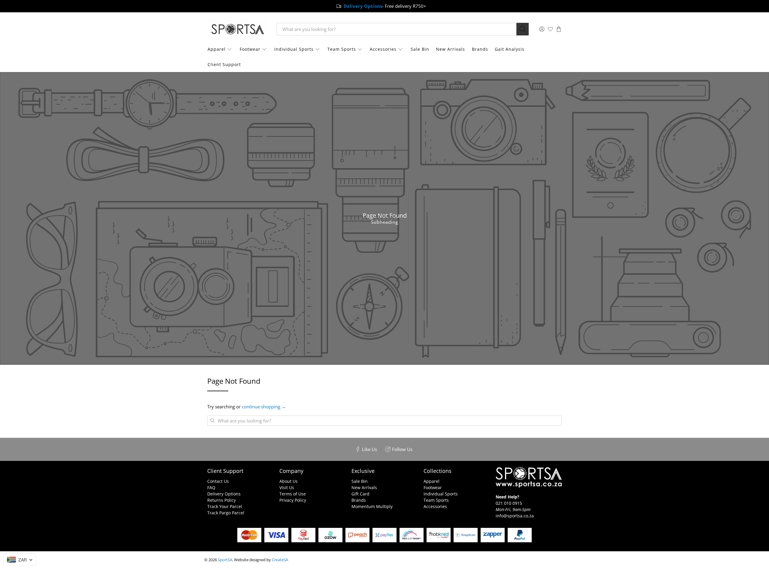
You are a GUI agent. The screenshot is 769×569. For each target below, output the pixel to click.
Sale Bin (420, 49)
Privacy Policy (292, 500)
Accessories (383, 49)
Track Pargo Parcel (225, 513)
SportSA (225, 559)
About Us (288, 481)
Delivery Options (224, 494)
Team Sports (341, 49)
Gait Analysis (509, 49)
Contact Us (218, 481)
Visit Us (286, 487)
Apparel (217, 49)
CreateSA (280, 559)
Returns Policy (221, 500)
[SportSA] (238, 29)
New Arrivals (450, 49)
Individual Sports (294, 49)
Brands (480, 49)
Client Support (224, 64)
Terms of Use (292, 494)
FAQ (211, 487)
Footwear (250, 49)
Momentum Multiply (372, 506)
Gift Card (360, 494)
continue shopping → (264, 407)
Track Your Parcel (224, 506)
